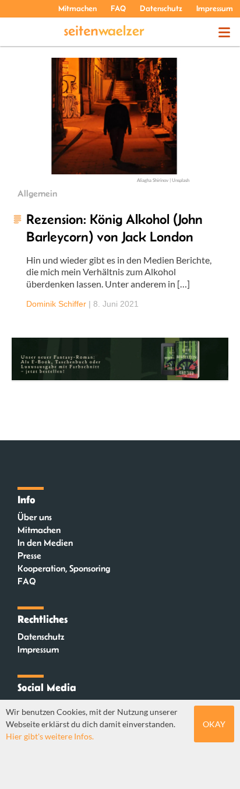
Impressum (214, 8)
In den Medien (45, 543)
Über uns (34, 517)
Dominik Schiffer (56, 303)
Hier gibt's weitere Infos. (50, 736)
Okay (214, 724)
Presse (29, 555)
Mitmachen (77, 8)
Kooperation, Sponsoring (63, 568)
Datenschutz (161, 8)
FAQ (118, 8)
